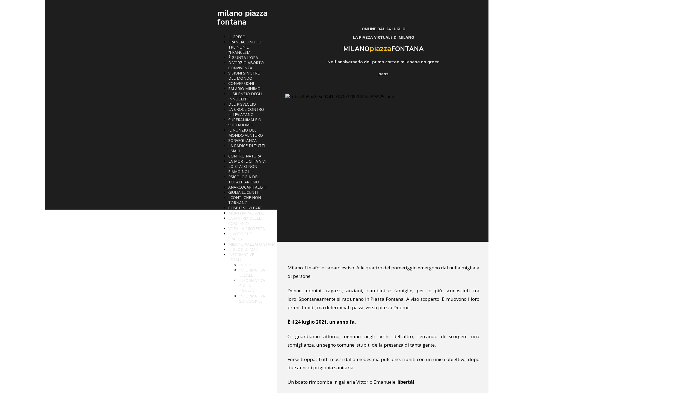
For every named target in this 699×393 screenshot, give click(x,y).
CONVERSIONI (241, 83)
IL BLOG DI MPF (243, 249)
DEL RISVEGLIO (242, 104)
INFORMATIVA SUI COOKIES (252, 298)
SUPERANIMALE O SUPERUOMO (244, 122)
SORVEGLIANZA (242, 140)
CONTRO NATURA (244, 156)
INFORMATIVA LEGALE (252, 272)
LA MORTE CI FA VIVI (247, 161)
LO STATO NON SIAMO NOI (242, 169)
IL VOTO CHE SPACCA (240, 236)
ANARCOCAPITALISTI (247, 187)
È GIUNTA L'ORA (243, 57)
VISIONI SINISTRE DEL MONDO (244, 75)
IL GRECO (236, 36)
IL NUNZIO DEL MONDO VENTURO (245, 132)
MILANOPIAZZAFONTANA (252, 244)
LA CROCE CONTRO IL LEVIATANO (246, 112)
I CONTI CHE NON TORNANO (244, 200)
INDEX (245, 264)
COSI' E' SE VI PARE (245, 207)
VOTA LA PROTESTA (246, 228)
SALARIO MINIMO (244, 88)
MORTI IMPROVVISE (246, 213)
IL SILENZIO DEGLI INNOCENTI (245, 96)
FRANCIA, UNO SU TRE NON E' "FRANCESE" (244, 47)
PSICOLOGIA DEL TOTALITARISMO (243, 179)
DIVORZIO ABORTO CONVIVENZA (246, 65)
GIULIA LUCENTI (243, 192)
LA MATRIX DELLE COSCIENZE (244, 221)
